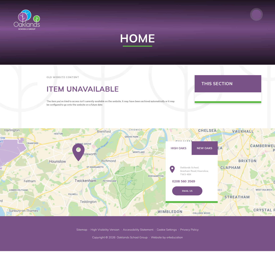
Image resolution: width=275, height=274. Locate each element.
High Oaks (178, 148)
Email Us (187, 191)
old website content (63, 77)
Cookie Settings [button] (167, 229)
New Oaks (204, 148)
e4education (175, 237)
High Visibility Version (105, 229)
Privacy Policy (189, 229)
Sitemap (81, 229)
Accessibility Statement (138, 229)
